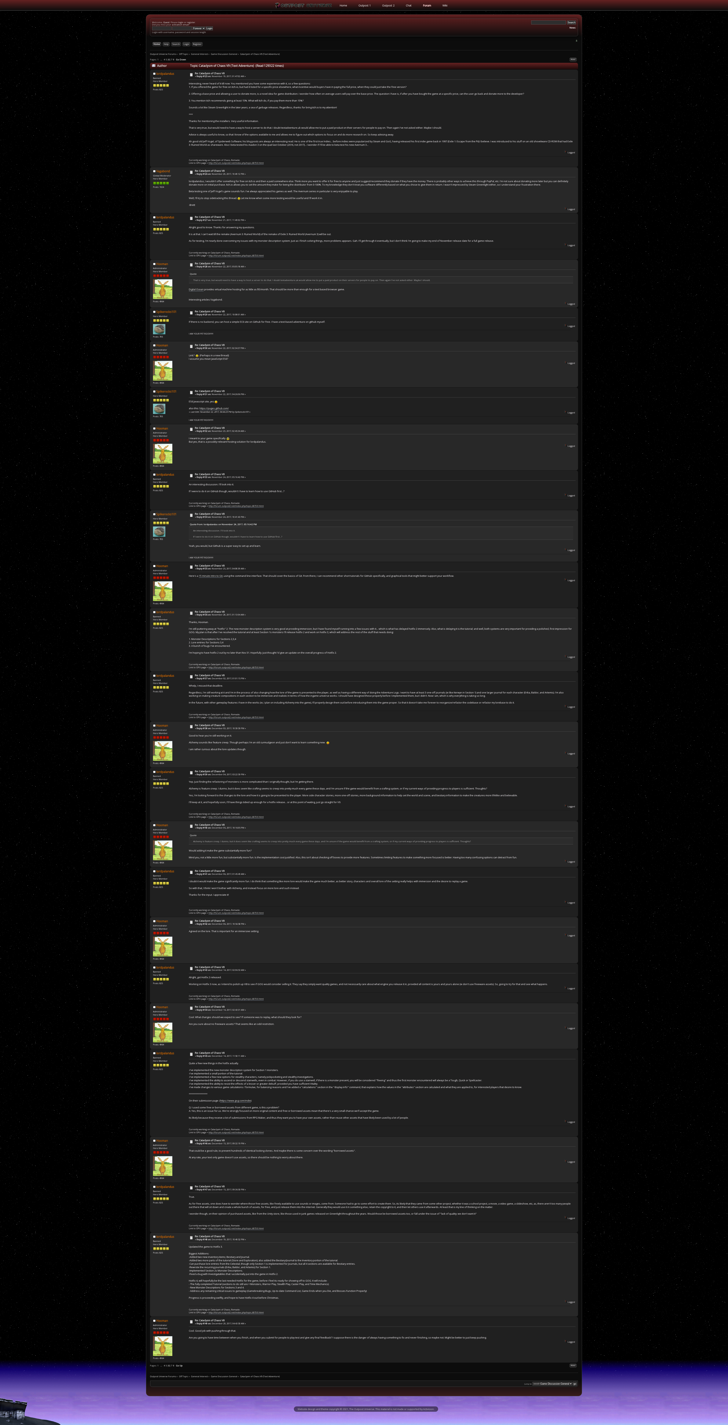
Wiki (444, 5)
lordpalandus (165, 74)
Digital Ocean (196, 289)
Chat (409, 5)
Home (343, 5)
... (161, 59)
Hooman (162, 264)
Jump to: (528, 1384)
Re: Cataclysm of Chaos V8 (209, 73)
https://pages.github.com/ (214, 408)
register (191, 22)
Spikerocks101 (166, 312)
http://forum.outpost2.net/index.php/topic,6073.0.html (236, 162)
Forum (427, 5)
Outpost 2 (388, 5)
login (180, 22)
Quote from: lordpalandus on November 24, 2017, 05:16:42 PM (223, 524)
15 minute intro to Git (211, 576)
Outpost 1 (365, 5)
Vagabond (163, 171)
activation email (180, 24)
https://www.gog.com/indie (235, 1100)
